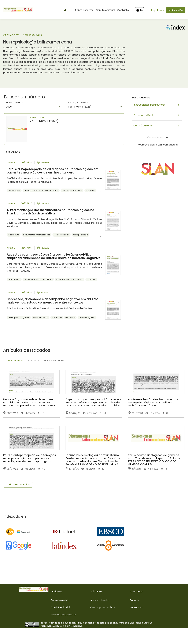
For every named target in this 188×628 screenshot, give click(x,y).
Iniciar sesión (176, 10)
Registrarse (157, 10)
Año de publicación (14, 102)
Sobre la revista (60, 600)
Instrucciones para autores (149, 104)
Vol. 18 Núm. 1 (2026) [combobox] (80, 106)
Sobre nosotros (84, 10)
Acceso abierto (99, 600)
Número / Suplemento (78, 102)
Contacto (123, 10)
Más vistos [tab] (33, 360)
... (100, 191)
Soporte (135, 600)
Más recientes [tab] (15, 360)
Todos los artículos (18, 484)
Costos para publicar (102, 607)
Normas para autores (63, 614)
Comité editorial (105, 10)
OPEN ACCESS (11, 35)
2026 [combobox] (9, 106)
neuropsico (136, 607)
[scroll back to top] (178, 621)
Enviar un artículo (143, 115)
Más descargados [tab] (54, 360)
